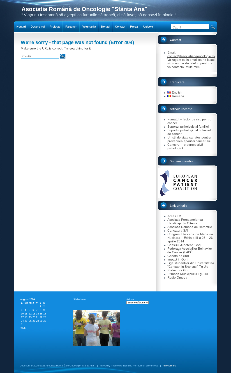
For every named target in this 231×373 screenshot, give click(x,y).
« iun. (23, 327)
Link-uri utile (178, 205)
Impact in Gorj (177, 259)
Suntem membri (181, 161)
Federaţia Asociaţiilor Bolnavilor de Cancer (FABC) (189, 250)
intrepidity (105, 365)
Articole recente (181, 109)
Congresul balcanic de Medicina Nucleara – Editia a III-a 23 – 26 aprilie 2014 (190, 237)
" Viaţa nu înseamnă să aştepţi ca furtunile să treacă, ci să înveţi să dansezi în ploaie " (98, 11)
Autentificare (169, 365)
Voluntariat (89, 26)
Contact (175, 40)
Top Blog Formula (132, 365)
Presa (134, 26)
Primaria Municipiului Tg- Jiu (187, 274)
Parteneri (71, 26)
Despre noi (38, 26)
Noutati (21, 26)
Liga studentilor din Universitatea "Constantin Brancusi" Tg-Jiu (190, 264)
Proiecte (55, 26)
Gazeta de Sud (178, 256)
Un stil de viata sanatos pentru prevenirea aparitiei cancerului (189, 139)
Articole (148, 26)
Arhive (130, 299)
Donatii (105, 26)
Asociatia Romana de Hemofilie (189, 227)
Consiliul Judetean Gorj (184, 245)
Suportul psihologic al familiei (188, 126)
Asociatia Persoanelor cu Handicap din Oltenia (185, 221)
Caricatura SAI (177, 230)
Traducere (177, 82)
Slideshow (79, 299)
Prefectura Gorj (178, 270)
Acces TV (174, 216)
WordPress (152, 365)
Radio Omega (177, 277)
